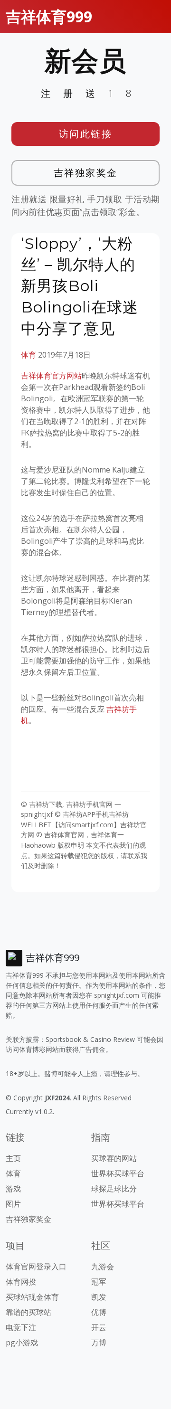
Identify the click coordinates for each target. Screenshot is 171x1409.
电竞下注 (21, 1327)
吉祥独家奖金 (86, 172)
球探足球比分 (114, 1188)
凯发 (98, 1297)
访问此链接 (86, 133)
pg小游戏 (22, 1342)
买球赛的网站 (114, 1158)
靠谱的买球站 (28, 1312)
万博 (98, 1342)
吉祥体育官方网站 (51, 375)
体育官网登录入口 (36, 1266)
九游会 (102, 1266)
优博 (98, 1312)
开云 (98, 1327)
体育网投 (21, 1282)
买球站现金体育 (32, 1297)
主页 (13, 1158)
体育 (28, 355)
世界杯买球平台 (117, 1173)
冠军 (98, 1282)
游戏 (13, 1188)
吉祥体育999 (49, 16)
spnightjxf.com (116, 995)
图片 (13, 1204)
